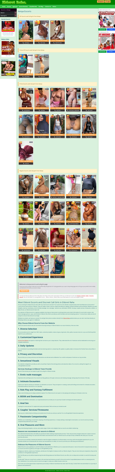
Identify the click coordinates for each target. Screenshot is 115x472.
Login (108, 1)
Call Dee (27, 276)
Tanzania (91, 295)
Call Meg (42, 110)
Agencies (15, 6)
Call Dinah (74, 197)
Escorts (9, 6)
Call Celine (58, 137)
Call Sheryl (74, 137)
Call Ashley (26, 76)
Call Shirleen (27, 110)
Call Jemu (26, 223)
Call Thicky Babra (74, 223)
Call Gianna (27, 137)
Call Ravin (42, 223)
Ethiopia (79, 295)
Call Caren (89, 110)
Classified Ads (33, 6)
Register (101, 1)
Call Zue (27, 163)
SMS (112, 29)
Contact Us (48, 6)
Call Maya (26, 42)
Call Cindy (42, 42)
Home (3, 6)
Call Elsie (58, 110)
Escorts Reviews (23, 6)
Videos (54, 6)
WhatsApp (103, 29)
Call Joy (42, 197)
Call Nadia (42, 276)
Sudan (87, 295)
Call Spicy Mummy (89, 250)
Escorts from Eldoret (23, 340)
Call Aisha (58, 223)
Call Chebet (58, 276)
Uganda (21, 297)
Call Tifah (58, 250)
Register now (24, 290)
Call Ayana (26, 197)
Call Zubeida (42, 137)
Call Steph (89, 137)
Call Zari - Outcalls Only (58, 197)
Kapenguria (4, 15)
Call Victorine (26, 250)
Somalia (83, 295)
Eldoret (2, 13)
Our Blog (41, 6)
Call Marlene (74, 250)
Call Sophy (90, 223)
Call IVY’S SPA (58, 42)
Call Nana (42, 76)
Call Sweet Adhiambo (74, 110)
